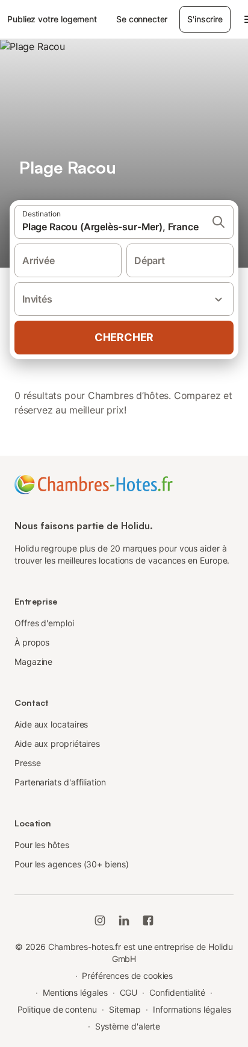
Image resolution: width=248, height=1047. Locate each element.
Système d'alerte (128, 1026)
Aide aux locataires (51, 724)
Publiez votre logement (52, 19)
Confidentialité (177, 992)
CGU (129, 992)
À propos (31, 642)
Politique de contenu (57, 1009)
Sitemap (125, 1009)
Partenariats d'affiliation (60, 782)
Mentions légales (75, 992)
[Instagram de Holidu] (100, 920)
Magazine (33, 661)
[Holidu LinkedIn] (124, 920)
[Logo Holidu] (93, 483)
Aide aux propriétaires (57, 743)
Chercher (124, 337)
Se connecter (141, 19)
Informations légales (192, 1009)
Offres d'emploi (44, 623)
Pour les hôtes (41, 845)
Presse (27, 763)
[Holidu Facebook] (148, 920)
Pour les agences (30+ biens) (71, 864)
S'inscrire (204, 19)
